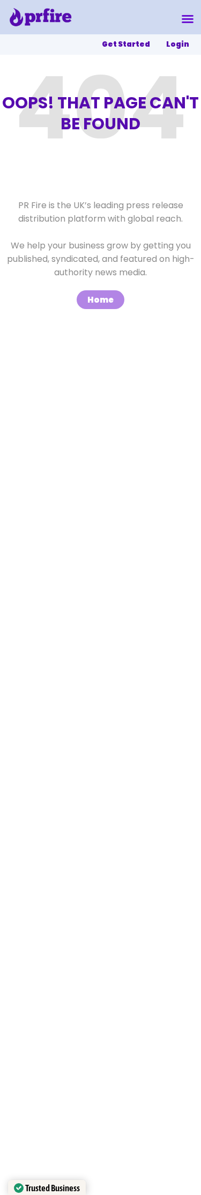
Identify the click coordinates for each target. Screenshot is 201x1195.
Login (177, 44)
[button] (187, 18)
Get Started (126, 44)
